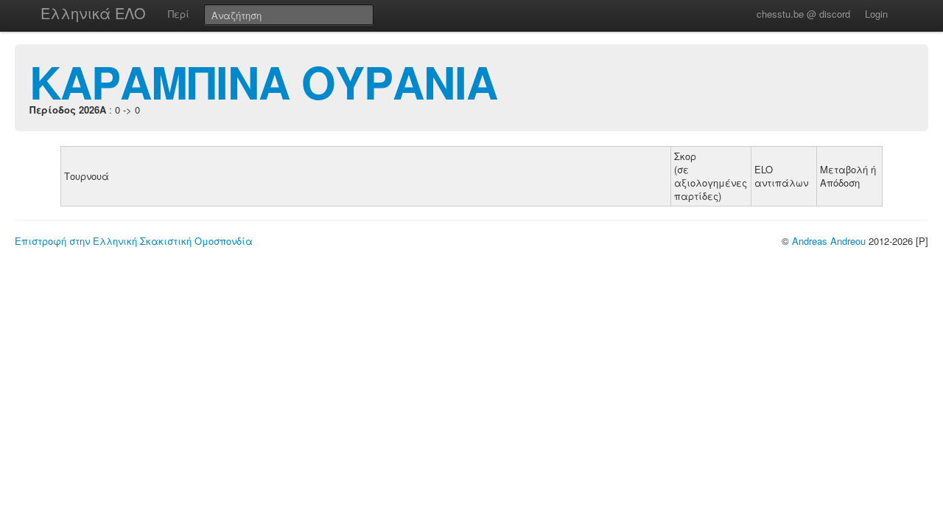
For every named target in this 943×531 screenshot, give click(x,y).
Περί (178, 14)
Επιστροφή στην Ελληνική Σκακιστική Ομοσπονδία (134, 241)
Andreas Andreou (829, 241)
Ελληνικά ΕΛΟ (93, 13)
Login (876, 14)
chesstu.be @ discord (803, 14)
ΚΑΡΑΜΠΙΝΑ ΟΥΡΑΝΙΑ (263, 81)
